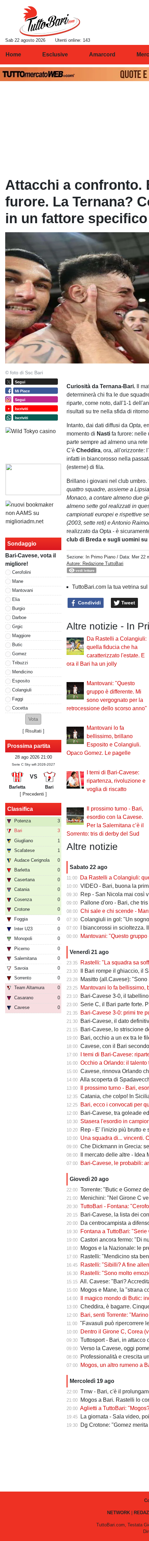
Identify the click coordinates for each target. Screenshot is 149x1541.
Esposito (21, 680)
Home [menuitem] (13, 54)
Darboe (19, 617)
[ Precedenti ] (33, 794)
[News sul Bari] (49, 21)
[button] (33, 719)
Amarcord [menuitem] (102, 54)
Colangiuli (22, 690)
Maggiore (21, 635)
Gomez (19, 653)
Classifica (20, 809)
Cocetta (20, 708)
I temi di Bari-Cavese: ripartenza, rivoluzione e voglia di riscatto (116, 780)
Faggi (17, 699)
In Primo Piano (100, 557)
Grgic (17, 626)
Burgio (18, 608)
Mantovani (22, 590)
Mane (17, 581)
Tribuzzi (20, 662)
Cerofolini (21, 572)
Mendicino (22, 671)
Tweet (127, 602)
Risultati (33, 731)
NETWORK (118, 1512)
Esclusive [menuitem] (55, 54)
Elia (16, 599)
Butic (17, 644)
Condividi (89, 602)
